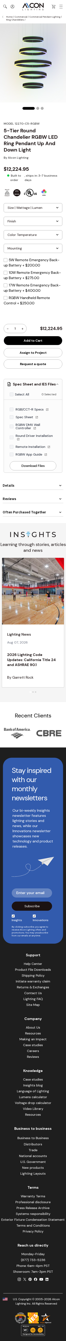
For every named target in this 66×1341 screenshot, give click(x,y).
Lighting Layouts (33, 1173)
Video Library (33, 1109)
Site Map (33, 1005)
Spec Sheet (25, 417)
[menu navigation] (61, 6)
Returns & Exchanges (33, 987)
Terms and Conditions (33, 1225)
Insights (17, 920)
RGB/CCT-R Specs (30, 409)
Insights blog (33, 1085)
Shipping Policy (33, 975)
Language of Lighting (33, 1091)
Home (9, 16)
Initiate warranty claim (33, 981)
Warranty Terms (33, 1196)
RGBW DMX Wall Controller (28, 426)
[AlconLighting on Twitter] (24, 1279)
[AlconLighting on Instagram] (19, 1279)
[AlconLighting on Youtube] (41, 1279)
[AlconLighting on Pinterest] (30, 1279)
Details (8, 485)
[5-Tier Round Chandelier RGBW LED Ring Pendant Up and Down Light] (28, 108)
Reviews (9, 499)
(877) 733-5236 (33, 1260)
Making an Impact (33, 1039)
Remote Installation (31, 447)
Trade (33, 1150)
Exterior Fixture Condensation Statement (33, 1219)
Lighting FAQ (33, 999)
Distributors (33, 1144)
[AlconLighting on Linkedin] (47, 1279)
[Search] (5, 6)
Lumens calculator (33, 1097)
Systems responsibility (33, 1214)
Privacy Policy (33, 1231)
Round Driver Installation (34, 436)
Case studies (33, 1045)
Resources (33, 1033)
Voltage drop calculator (33, 1103)
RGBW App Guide (29, 454)
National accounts (33, 1156)
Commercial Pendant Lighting (44, 16)
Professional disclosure (33, 1202)
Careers (33, 1051)
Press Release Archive (33, 1208)
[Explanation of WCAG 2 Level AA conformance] (33, 1330)
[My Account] (12, 6)
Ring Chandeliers (15, 19)
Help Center (33, 964)
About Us (33, 1027)
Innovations (40, 920)
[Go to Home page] (33, 6)
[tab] (30, 692)
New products (33, 1167)
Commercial (20, 16)
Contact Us (33, 993)
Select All (22, 394)
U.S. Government (33, 1162)
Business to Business (33, 1138)
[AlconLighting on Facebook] (35, 1279)
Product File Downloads (33, 969)
